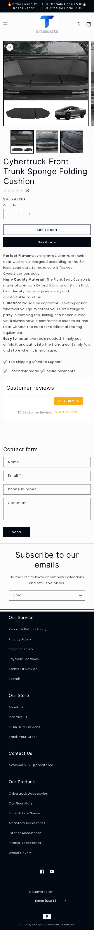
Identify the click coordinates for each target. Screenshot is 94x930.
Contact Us (18, 717)
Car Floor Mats (20, 803)
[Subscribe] (80, 595)
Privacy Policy (20, 639)
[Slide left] (5, 143)
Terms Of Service (23, 669)
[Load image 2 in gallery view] (47, 142)
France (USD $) (45, 901)
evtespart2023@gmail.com (31, 765)
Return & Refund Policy (27, 629)
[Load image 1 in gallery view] (22, 142)
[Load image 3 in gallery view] (71, 142)
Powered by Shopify (60, 924)
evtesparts (39, 924)
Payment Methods (24, 659)
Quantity (9, 205)
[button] (5, 24)
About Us (16, 707)
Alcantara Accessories (27, 823)
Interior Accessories (25, 843)
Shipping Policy (21, 649)
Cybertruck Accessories (28, 793)
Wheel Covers (20, 853)
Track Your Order (23, 737)
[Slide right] (89, 143)
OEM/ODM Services (24, 727)
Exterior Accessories (25, 833)
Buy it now (47, 242)
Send (16, 532)
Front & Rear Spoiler (25, 813)
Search (14, 679)
